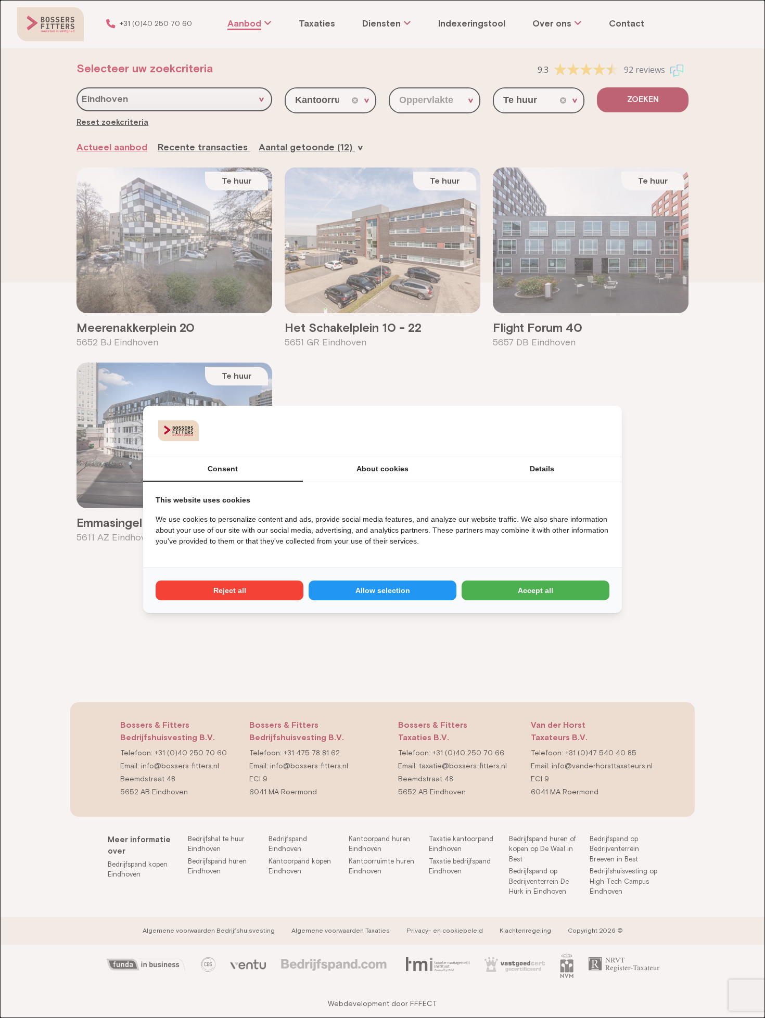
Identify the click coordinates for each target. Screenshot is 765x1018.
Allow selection (382, 590)
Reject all (229, 590)
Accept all (535, 590)
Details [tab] (542, 469)
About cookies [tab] (382, 469)
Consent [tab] (223, 469)
